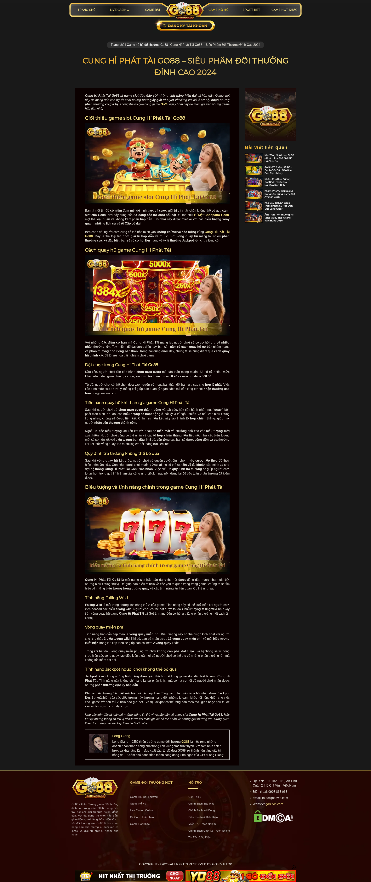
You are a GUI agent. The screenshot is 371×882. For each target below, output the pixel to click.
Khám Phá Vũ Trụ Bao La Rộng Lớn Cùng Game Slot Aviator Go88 (280, 193)
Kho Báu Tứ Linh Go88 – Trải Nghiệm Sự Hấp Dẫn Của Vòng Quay (279, 205)
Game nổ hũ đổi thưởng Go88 (147, 44)
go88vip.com (274, 804)
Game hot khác (284, 9)
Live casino (119, 9)
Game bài (152, 9)
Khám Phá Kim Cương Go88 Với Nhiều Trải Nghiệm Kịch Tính (277, 182)
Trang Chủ (87, 9)
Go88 (164, 104)
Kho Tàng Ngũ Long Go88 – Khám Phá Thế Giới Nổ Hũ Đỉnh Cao (279, 158)
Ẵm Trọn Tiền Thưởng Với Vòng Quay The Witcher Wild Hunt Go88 (279, 217)
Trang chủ (117, 44)
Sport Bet (251, 9)
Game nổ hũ (218, 9)
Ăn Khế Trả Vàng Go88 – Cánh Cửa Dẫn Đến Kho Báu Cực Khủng (278, 170)
